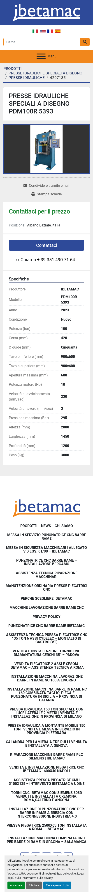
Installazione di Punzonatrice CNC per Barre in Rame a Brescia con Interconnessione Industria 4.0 (46, 812)
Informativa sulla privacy (37, 878)
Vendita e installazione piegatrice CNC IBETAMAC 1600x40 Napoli (46, 769)
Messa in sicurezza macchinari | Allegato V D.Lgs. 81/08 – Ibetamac (46, 549)
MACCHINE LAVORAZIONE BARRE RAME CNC (46, 607)
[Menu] (41, 56)
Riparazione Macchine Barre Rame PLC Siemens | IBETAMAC (46, 756)
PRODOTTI (28, 526)
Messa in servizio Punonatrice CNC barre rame (46, 537)
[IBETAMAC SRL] (46, 508)
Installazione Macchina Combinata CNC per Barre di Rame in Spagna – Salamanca (46, 840)
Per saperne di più (57, 885)
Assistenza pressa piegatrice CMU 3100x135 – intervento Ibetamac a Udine (46, 782)
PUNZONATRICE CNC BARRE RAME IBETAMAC (46, 626)
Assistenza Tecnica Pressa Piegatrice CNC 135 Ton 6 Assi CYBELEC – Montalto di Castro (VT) (46, 638)
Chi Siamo (64, 526)
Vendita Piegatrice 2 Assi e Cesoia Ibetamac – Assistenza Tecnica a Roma (46, 666)
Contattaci (46, 245)
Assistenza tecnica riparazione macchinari (46, 575)
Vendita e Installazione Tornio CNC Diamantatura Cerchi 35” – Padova (46, 653)
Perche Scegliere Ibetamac (46, 598)
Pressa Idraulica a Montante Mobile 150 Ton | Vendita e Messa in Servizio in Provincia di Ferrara (46, 729)
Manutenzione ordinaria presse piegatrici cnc (46, 588)
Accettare (16, 885)
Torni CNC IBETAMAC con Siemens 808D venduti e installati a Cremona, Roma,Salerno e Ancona (46, 796)
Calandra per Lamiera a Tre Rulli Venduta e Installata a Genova (46, 744)
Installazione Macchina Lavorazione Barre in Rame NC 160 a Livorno (47, 678)
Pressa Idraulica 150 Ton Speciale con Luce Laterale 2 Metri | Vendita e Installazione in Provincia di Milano (46, 713)
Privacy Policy (46, 616)
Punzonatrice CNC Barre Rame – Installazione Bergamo (46, 562)
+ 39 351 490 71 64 (56, 259)
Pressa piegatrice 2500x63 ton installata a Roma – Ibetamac (47, 827)
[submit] (85, 42)
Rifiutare (34, 885)
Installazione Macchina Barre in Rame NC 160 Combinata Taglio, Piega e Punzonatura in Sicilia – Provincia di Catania (47, 694)
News (46, 526)
